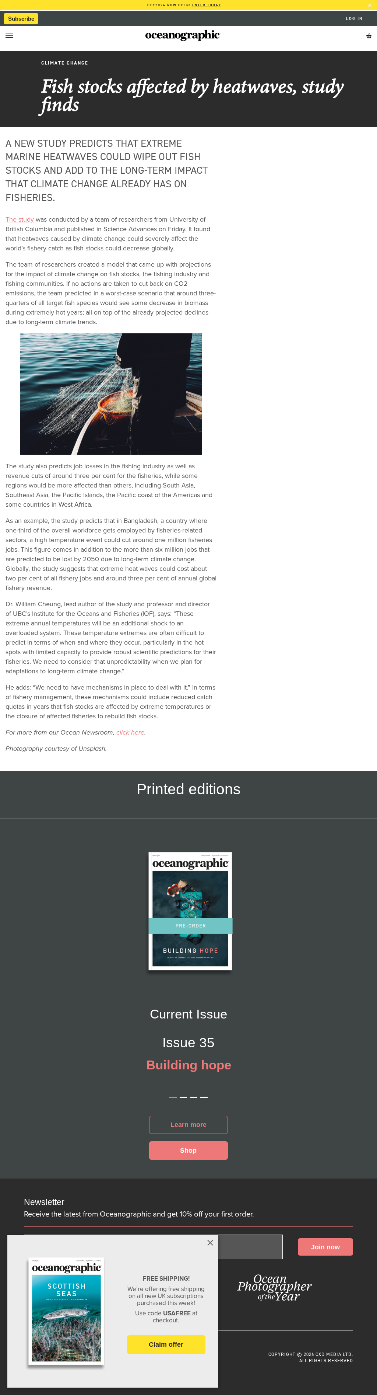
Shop (188, 1150)
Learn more (188, 1124)
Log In (355, 19)
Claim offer (166, 1344)
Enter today (206, 5)
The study (20, 219)
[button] (173, 1097)
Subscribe (21, 18)
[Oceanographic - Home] (183, 35)
